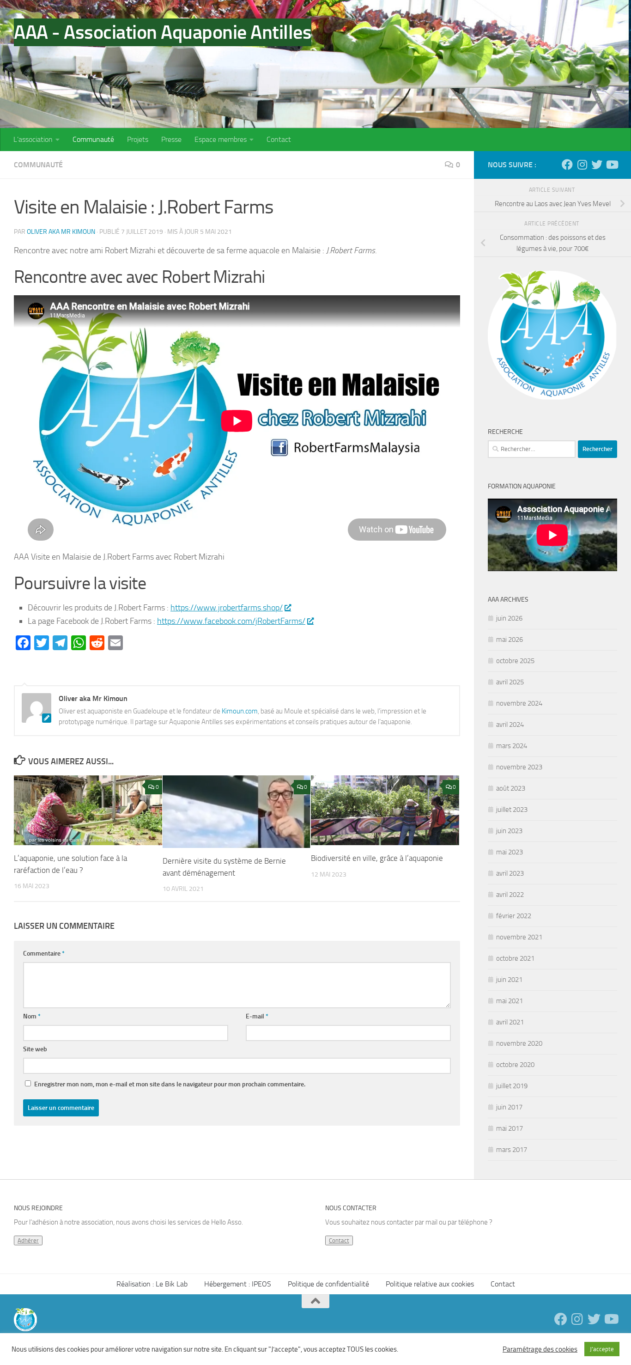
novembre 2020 (519, 1043)
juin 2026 (509, 618)
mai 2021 (509, 1001)
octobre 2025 (515, 661)
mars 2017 (511, 1150)
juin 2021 (509, 979)
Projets (137, 139)
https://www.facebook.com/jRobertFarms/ (231, 621)
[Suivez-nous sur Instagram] (582, 164)
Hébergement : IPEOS (237, 1284)
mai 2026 (509, 639)
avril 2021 (510, 1022)
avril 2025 (510, 682)
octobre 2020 (515, 1064)
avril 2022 (510, 894)
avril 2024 (510, 724)
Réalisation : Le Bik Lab (152, 1284)
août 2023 (510, 788)
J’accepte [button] (602, 1349)
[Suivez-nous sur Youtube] (611, 164)
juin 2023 (509, 831)
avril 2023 (510, 873)
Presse (171, 139)
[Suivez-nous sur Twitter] (596, 164)
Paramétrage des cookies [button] (540, 1349)
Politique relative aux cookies (430, 1284)
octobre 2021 (515, 958)
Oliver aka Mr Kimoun (61, 232)
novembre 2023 (519, 767)
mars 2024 (511, 746)
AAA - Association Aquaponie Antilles (162, 32)
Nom (32, 1016)
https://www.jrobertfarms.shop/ (226, 608)
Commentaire (44, 953)
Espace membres (220, 139)
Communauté (93, 139)
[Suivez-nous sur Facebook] (567, 164)
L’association (33, 139)
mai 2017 (509, 1128)
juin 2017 (509, 1107)
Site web (35, 1049)
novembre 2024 (519, 703)
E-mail (257, 1016)
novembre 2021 (519, 937)
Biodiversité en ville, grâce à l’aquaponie (377, 858)
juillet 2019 (512, 1086)
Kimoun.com (240, 711)
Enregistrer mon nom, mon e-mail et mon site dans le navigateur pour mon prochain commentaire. (169, 1084)
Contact (279, 139)
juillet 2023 (512, 809)
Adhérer (28, 1240)
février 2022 (513, 916)
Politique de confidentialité (328, 1284)
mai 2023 (509, 852)
